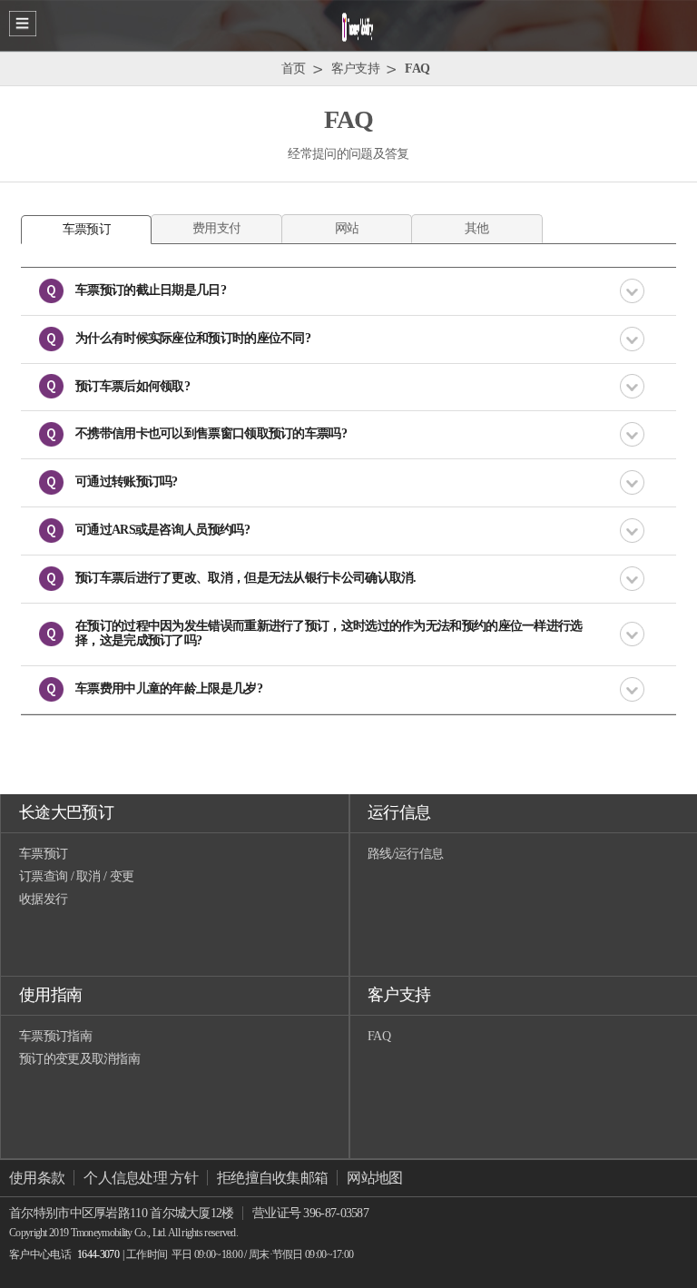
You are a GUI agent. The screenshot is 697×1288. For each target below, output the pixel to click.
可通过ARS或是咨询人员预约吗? (162, 529)
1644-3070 (98, 1254)
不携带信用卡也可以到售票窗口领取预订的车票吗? (211, 433)
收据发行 (43, 899)
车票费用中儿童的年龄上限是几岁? (168, 688)
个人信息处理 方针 (140, 1177)
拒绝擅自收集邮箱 (272, 1177)
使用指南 (50, 995)
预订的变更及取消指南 (79, 1059)
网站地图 (374, 1177)
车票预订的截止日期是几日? (150, 290)
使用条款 (36, 1177)
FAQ (379, 1036)
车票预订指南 (55, 1036)
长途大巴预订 (66, 812)
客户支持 (399, 995)
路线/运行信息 (405, 853)
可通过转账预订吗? (126, 481)
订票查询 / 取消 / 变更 (76, 876)
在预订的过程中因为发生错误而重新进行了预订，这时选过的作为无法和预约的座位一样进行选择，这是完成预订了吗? (329, 633)
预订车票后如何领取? (132, 386)
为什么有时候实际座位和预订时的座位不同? (192, 338)
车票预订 (43, 853)
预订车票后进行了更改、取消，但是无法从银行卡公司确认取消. (246, 578)
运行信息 (399, 812)
